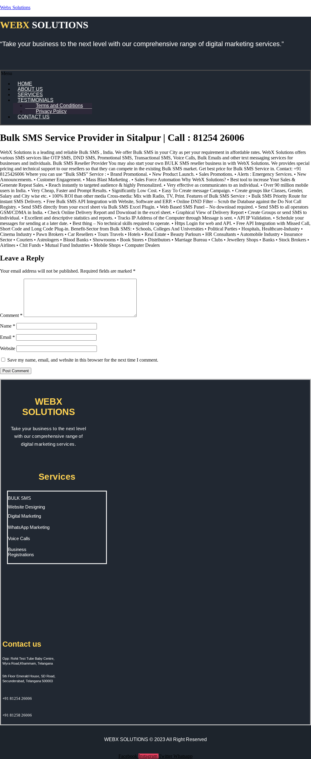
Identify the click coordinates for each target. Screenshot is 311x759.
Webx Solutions (15, 7)
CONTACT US (34, 116)
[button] (155, 73)
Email (7, 337)
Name (7, 325)
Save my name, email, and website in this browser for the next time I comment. (82, 359)
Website (7, 348)
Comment (11, 315)
